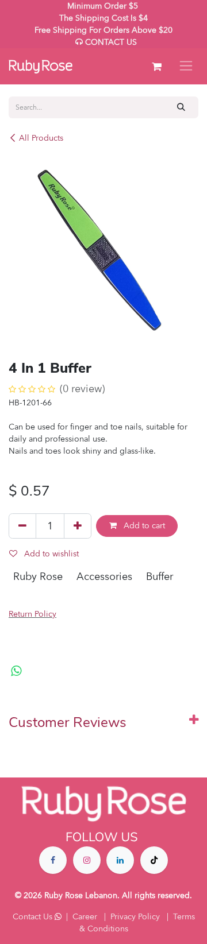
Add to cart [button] (143, 525)
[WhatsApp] (16, 671)
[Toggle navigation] (186, 66)
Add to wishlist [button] (50, 553)
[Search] (181, 107)
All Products (41, 138)
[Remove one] (22, 526)
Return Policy (32, 614)
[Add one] (77, 526)
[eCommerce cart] (156, 66)
